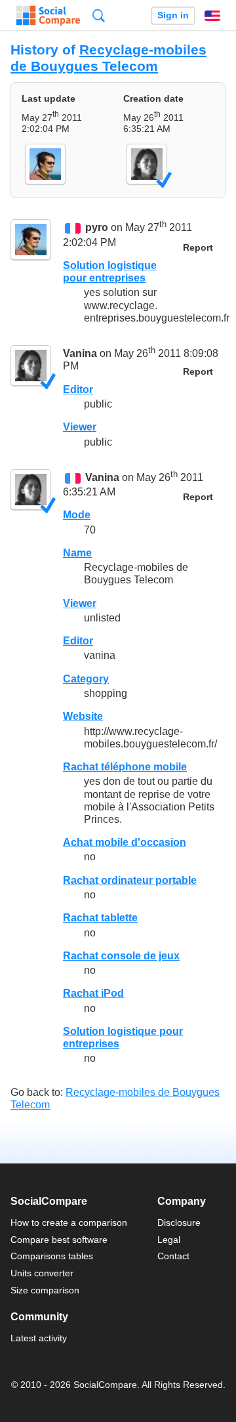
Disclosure (179, 1222)
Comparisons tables (51, 1256)
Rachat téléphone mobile (125, 766)
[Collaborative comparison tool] (48, 15)
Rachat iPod (93, 993)
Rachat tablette (100, 917)
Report (198, 248)
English (212, 15)
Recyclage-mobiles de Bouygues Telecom (108, 57)
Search (98, 15)
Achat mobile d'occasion (124, 842)
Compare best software (59, 1239)
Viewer (79, 426)
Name (77, 552)
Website (83, 716)
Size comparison (44, 1290)
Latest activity (38, 1338)
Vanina (80, 353)
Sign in (173, 15)
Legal (168, 1239)
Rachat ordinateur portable (130, 880)
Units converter (41, 1273)
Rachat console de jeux (121, 955)
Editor (78, 389)
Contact (173, 1256)
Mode (76, 514)
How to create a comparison (68, 1222)
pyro (96, 228)
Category (86, 678)
